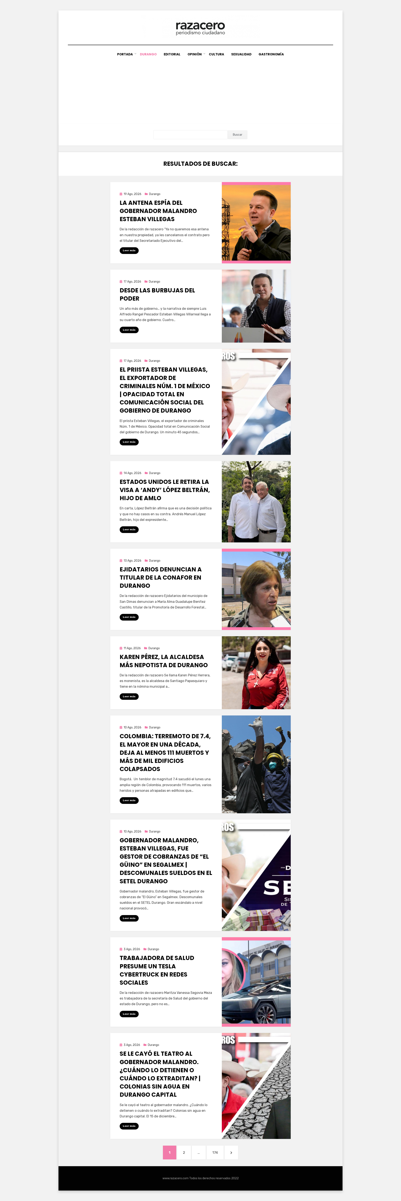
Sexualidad (241, 54)
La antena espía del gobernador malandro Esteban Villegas (158, 211)
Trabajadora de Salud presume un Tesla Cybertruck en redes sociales (157, 970)
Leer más (129, 250)
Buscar (237, 134)
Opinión (195, 54)
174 (218, 1152)
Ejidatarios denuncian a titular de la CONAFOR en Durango (161, 577)
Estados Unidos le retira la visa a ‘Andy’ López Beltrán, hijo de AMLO (165, 490)
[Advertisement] (200, 88)
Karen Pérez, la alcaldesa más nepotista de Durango (164, 661)
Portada (125, 54)
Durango (148, 54)
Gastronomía (271, 54)
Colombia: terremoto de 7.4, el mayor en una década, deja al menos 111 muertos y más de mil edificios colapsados (165, 752)
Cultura (216, 54)
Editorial (172, 54)
